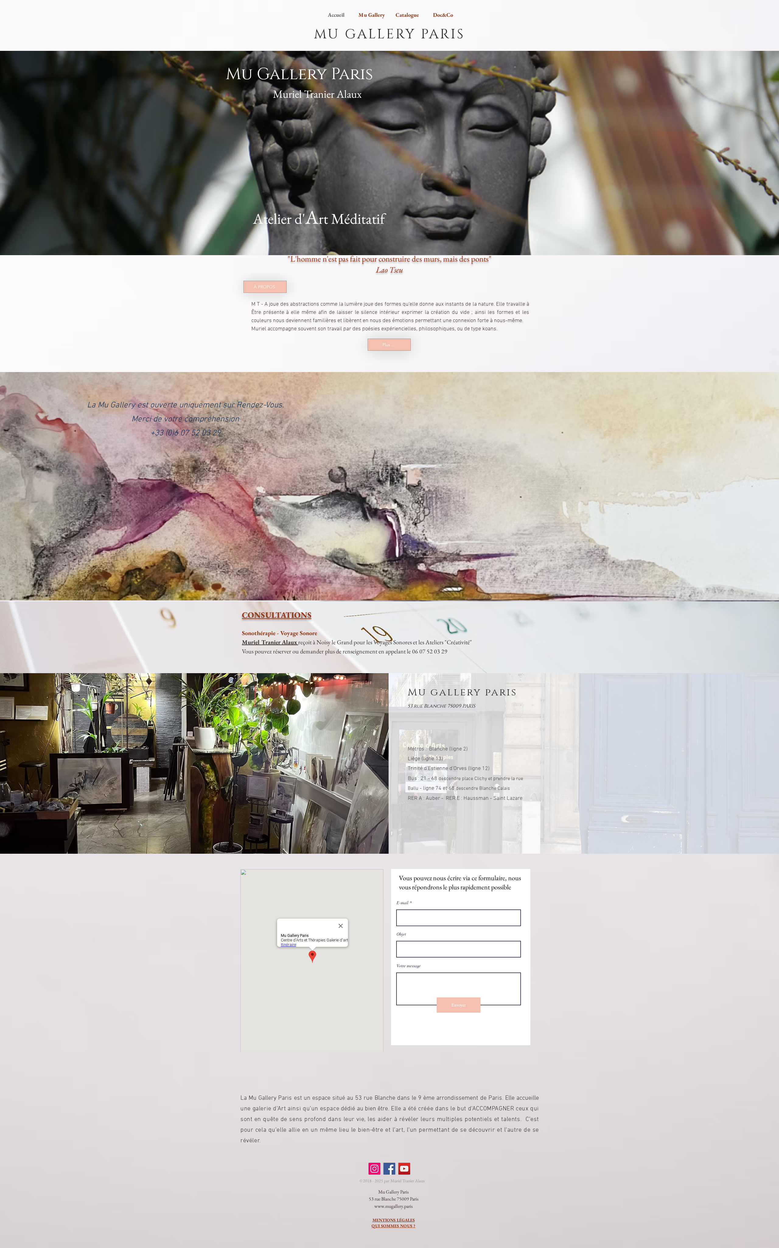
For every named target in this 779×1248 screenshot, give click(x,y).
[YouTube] (404, 1169)
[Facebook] (389, 1169)
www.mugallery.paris (393, 1206)
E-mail (402, 903)
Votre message (408, 966)
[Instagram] (374, 1169)
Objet (401, 934)
